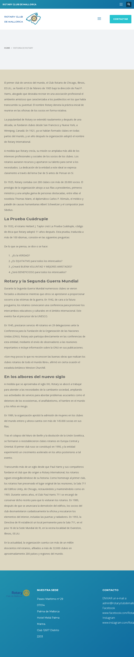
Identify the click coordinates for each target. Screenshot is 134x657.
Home (7, 48)
